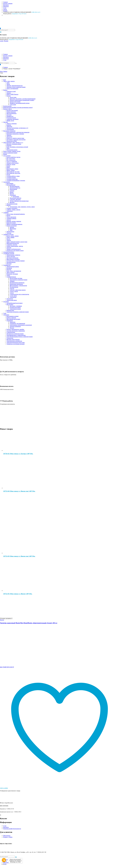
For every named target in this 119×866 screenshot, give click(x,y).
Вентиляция (9, 183)
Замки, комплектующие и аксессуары (16, 241)
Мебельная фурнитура (12, 243)
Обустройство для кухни (13, 173)
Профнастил (9, 116)
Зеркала (8, 220)
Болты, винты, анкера (12, 236)
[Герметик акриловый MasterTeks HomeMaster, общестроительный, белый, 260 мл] (24, 664)
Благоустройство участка (13, 157)
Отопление (13, 195)
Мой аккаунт (6, 835)
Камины (8, 125)
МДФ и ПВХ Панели (12, 94)
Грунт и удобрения (11, 161)
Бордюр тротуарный (12, 110)
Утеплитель (9, 298)
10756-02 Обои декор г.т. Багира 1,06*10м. (18, 453)
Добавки (12, 281)
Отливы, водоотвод (11, 208)
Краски (8, 205)
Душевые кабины (11, 218)
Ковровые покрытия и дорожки (15, 133)
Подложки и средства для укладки (16, 139)
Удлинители (9, 338)
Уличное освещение (15, 326)
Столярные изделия (8, 253)
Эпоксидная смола (11, 300)
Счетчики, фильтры (15, 199)
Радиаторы (16, 196)
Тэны (4, 313)
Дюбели (8, 240)
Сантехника (6, 182)
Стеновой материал (8, 252)
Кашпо (8, 166)
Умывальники (10, 231)
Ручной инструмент (15, 307)
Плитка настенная (11, 225)
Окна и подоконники (12, 88)
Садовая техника (11, 177)
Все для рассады (10, 160)
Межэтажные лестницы (13, 259)
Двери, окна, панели (9, 81)
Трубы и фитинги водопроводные (19, 201)
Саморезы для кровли (12, 119)
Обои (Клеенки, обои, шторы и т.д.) (13, 142)
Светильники (10, 129)
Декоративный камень (12, 266)
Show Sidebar (3, 71)
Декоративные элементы (13, 255)
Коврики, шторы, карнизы (13, 221)
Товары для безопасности (13, 249)
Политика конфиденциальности (12, 828)
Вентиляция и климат (12, 316)
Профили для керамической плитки (19, 103)
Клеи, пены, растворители (13, 271)
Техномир (6, 301)
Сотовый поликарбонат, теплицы (15, 180)
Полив (8, 174)
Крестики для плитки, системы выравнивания (22, 98)
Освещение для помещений (17, 323)
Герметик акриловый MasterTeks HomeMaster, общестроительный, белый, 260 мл (28, 623)
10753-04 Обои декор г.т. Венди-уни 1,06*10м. (19, 491)
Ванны (8, 215)
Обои (7, 148)
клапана (12, 190)
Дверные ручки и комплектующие (16, 87)
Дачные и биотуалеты (12, 163)
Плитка (8, 95)
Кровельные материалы (16, 284)
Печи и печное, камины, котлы (11, 151)
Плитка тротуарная (15, 101)
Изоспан (8, 269)
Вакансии (6, 6)
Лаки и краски (10, 272)
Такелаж (8, 247)
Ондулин (8, 114)
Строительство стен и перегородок (19, 294)
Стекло (12, 293)
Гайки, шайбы (10, 237)
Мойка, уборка (10, 170)
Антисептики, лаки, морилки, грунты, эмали (22, 206)
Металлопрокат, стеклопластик (18, 285)
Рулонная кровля (11, 117)
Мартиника (13, 228)
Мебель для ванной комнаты (14, 224)
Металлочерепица (11, 113)
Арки (7, 82)
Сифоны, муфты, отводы (13, 209)
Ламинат (8, 135)
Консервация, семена (12, 168)
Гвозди (8, 239)
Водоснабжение (10, 185)
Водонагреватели (14, 186)
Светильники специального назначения (21, 325)
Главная (5, 2)
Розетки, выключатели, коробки (15, 329)
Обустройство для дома (12, 171)
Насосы (12, 193)
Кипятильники (7, 106)
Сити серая (13, 104)
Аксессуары (13, 97)
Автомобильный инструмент (14, 303)
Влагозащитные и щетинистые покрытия (17, 132)
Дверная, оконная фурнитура (14, 85)
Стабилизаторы (10, 332)
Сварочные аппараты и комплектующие (17, 312)
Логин (5, 9)
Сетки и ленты (14, 291)
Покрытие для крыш (12, 274)
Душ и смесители (11, 217)
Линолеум (9, 136)
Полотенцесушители (15, 198)
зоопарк (12, 227)
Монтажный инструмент (13, 319)
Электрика (6, 314)
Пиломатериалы (10, 262)
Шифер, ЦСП (10, 120)
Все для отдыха (10, 158)
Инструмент (9, 304)
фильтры (12, 202)
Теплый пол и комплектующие (15, 333)
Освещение (9, 320)
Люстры (5, 122)
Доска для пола (10, 256)
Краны (11, 192)
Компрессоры (10, 310)
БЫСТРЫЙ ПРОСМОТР (7, 667)
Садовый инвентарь (12, 179)
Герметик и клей (11, 91)
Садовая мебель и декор (13, 176)
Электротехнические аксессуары (15, 342)
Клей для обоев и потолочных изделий (17, 147)
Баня (4, 79)
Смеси (8, 275)
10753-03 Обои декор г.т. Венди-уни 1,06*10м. (19, 556)
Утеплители (13, 297)
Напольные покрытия (9, 131)
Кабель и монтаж (11, 317)
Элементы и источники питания (15, 344)
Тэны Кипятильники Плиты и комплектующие (19, 336)
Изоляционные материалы (17, 282)
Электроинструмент (15, 309)
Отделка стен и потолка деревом (15, 260)
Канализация (13, 189)
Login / (2, 41)
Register (5, 10)
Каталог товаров (7, 3)
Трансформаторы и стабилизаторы (16, 335)
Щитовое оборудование (13, 339)
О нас (4, 8)
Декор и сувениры (11, 123)
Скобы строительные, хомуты (14, 246)
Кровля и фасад (7, 109)
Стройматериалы (11, 276)
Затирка (8, 93)
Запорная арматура (15, 187)
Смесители (9, 211)
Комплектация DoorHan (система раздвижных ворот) (18, 107)
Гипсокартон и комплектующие (18, 279)
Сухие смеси (13, 295)
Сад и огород (7, 155)
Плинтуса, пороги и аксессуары (15, 138)
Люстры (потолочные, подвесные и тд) (17, 128)
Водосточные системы (16, 278)
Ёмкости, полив (10, 164)
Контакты (6, 5)
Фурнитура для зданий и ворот (15, 250)
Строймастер (6, 265)
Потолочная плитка (11, 149)
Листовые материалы (12, 258)
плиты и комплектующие (10, 152)
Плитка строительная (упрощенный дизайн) (22, 100)
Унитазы (8, 233)
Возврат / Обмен (7, 837)
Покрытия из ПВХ (11, 141)
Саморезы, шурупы (11, 244)
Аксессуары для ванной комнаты (15, 214)
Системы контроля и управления (15, 330)
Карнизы (8, 145)
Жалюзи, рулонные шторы (13, 144)
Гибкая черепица (11, 112)
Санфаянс (6, 212)
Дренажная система (11, 203)
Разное (5, 154)
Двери (8, 84)
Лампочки (9, 126)
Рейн (11, 230)
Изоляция (9, 268)
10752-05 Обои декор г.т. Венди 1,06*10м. (17, 594)
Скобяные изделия (8, 234)
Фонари (12, 328)
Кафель (5, 90)
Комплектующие (11, 222)
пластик (12, 288)
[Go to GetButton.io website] (3, 864)
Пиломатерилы (14, 287)
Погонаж (8, 263)
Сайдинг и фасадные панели (18, 290)
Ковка (8, 167)
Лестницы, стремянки (16, 306)
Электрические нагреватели (14, 341)
